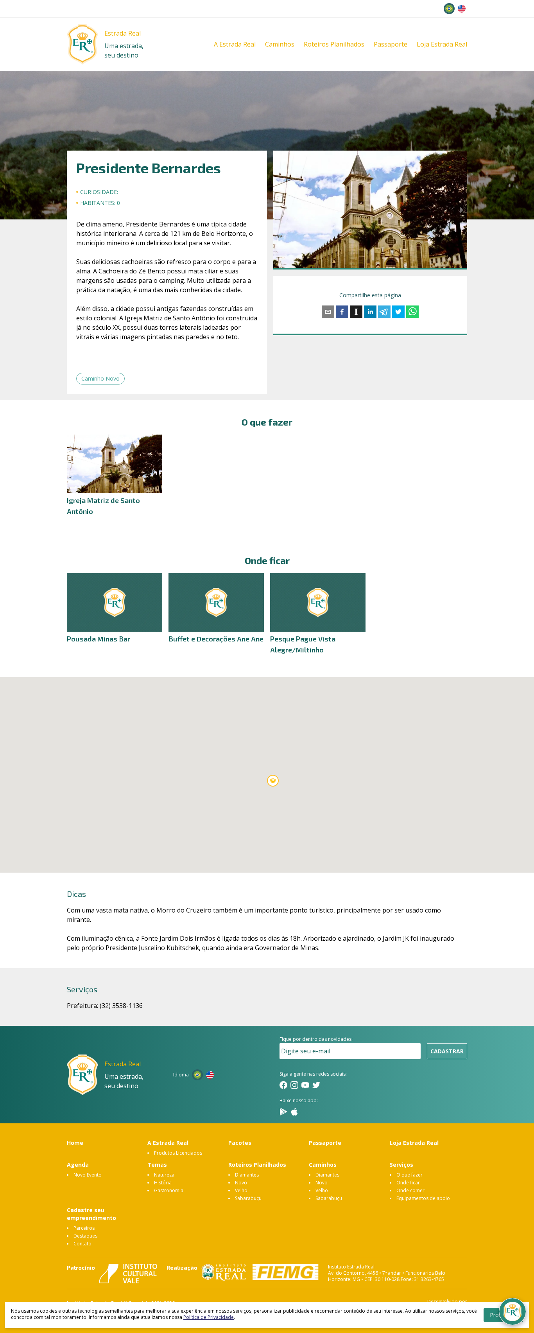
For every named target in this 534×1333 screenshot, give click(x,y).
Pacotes (239, 1142)
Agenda (78, 1164)
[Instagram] (294, 1085)
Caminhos (279, 44)
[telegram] (384, 311)
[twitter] (398, 311)
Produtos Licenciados (178, 1153)
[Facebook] (283, 1085)
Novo (241, 1182)
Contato (82, 1243)
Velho (241, 1190)
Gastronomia (168, 1190)
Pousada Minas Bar (98, 638)
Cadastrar (447, 1051)
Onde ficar (408, 1182)
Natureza (164, 1174)
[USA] (461, 8)
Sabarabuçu (248, 1198)
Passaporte (390, 44)
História (163, 1182)
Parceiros (84, 1228)
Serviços (401, 1164)
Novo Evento (87, 1174)
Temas (157, 1164)
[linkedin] (370, 311)
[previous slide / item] (278, 209)
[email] (328, 311)
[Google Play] (283, 1112)
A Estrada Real (235, 44)
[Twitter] (316, 1085)
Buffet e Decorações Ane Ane (215, 638)
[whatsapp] (412, 311)
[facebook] (342, 311)
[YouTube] (305, 1085)
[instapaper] (356, 311)
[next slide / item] (461, 209)
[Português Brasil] (449, 8)
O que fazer (409, 1174)
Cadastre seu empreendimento (91, 1214)
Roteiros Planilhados (334, 44)
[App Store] (294, 1112)
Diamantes (247, 1174)
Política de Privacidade (208, 1317)
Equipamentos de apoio (423, 1198)
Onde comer (410, 1190)
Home (75, 1142)
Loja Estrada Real (442, 44)
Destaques (85, 1235)
